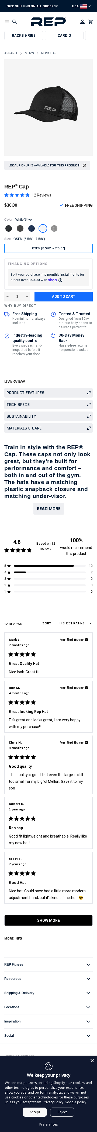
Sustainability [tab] (21, 416)
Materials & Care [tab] (23, 428)
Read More (48, 508)
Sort (47, 623)
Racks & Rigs (24, 35)
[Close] (92, 1060)
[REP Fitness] (48, 22)
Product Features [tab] (25, 392)
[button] (7, 22)
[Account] (82, 22)
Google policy (75, 1102)
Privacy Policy (53, 1102)
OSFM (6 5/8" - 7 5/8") (48, 248)
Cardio (64, 35)
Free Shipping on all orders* (32, 6)
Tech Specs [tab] (18, 404)
